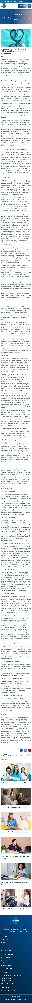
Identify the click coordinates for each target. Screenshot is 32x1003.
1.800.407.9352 (7, 981)
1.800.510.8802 (7, 978)
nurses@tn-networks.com (9, 983)
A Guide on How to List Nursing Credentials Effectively (15, 783)
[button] (21, 750)
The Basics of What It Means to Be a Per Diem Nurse (15, 909)
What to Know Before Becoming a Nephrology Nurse (15, 832)
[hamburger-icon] (29, 6)
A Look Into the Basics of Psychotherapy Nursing (14, 807)
